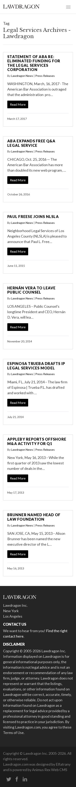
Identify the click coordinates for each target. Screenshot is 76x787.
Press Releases (45, 75)
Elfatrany (63, 764)
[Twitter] (8, 779)
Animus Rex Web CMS (49, 769)
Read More (18, 104)
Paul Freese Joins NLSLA (33, 216)
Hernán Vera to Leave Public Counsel (31, 290)
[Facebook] (16, 779)
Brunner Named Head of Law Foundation (33, 517)
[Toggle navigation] (68, 6)
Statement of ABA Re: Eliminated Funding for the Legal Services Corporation (33, 63)
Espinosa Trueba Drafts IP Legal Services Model (36, 365)
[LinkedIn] (24, 779)
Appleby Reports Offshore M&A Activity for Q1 (36, 441)
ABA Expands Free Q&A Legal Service (31, 143)
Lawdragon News (22, 75)
